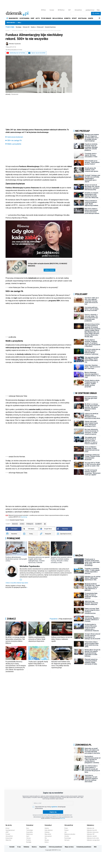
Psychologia (67, 838)
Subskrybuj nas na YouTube (17, 53)
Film (46, 838)
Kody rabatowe (49, 830)
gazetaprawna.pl (90, 10)
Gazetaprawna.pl (10, 830)
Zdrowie (28, 838)
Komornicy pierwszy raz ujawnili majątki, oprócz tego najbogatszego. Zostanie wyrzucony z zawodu (38, 559)
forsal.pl (52, 10)
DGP (69, 10)
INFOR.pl (43, 10)
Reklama (26, 847)
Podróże (28, 840)
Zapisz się (53, 812)
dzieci (22, 524)
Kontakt (12, 847)
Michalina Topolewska (15, 43)
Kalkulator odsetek (92, 836)
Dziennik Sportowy (50, 27)
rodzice (15, 524)
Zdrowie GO (26, 27)
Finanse (66, 830)
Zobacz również (49, 270)
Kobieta (47, 828)
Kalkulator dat (90, 828)
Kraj (19, 22)
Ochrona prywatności (55, 847)
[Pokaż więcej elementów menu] (99, 18)
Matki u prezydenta (14, 144)
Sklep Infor (8, 840)
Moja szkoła (48, 834)
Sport (27, 836)
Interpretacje (9, 838)
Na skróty (9, 825)
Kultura (46, 842)
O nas (19, 847)
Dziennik (8, 30)
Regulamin (42, 847)
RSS (95, 847)
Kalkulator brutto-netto (93, 838)
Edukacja (47, 832)
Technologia (29, 830)
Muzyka (47, 840)
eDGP (7, 832)
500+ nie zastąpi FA (14, 140)
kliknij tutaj (62, 818)
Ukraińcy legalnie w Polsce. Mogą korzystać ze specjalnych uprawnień (16, 586)
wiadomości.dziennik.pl (17, 30)
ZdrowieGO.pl (78, 10)
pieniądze (29, 524)
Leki (65, 832)
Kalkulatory (90, 825)
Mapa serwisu (69, 847)
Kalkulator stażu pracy (92, 832)
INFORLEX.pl (61, 10)
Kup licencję (24, 517)
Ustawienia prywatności (83, 847)
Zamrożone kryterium (15, 137)
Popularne (53, 619)
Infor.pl (7, 828)
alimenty (38, 524)
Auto (27, 828)
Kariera (34, 847)
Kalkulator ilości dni (92, 830)
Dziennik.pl (29, 825)
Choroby (66, 836)
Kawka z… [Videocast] (37, 27)
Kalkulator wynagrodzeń (93, 840)
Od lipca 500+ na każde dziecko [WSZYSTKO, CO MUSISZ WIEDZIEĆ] (47, 265)
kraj (26, 30)
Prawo (66, 828)
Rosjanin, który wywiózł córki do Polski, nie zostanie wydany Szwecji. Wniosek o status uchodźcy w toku (61, 559)
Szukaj (97, 13)
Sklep (98, 10)
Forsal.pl (8, 834)
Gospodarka (29, 832)
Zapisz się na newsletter (38, 53)
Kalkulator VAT (91, 834)
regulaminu (54, 806)
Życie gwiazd (48, 836)
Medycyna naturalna (69, 834)
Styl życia (66, 840)
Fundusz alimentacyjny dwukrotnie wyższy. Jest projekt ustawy (16, 559)
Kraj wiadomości (65, 619)
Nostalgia (18, 27)
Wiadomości (11, 22)
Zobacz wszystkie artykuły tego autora (17, 583)
